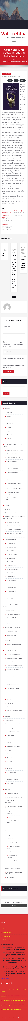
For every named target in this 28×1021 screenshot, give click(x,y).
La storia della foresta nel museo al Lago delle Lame (14, 1000)
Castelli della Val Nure (12, 476)
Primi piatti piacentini (5, 249)
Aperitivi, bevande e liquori (13, 684)
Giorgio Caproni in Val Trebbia (13, 731)
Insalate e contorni (11, 692)
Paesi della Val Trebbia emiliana (13, 614)
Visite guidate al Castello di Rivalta (15, 949)
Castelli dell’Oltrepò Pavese (13, 454)
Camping (9, 427)
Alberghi (9, 416)
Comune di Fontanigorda (12, 561)
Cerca (5, 382)
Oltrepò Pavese (10, 735)
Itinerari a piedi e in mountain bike (12, 627)
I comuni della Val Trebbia (10, 539)
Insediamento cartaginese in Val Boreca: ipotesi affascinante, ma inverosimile (6, 214)
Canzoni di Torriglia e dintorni (13, 526)
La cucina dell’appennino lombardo (14, 658)
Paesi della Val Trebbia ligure (13, 617)
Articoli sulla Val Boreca (15, 76)
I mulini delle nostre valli (12, 793)
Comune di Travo (10, 595)
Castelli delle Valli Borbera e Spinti (14, 488)
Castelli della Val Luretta (12, 472)
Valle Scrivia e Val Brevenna (13, 779)
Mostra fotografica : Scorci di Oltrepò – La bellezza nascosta (16, 961)
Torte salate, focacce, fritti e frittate (14, 710)
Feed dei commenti (7, 936)
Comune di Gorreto (11, 565)
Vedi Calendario (5, 978)
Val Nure (9, 764)
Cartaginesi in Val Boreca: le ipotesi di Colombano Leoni (15, 61)
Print (10, 80)
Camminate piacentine (12, 631)
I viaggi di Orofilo (10, 835)
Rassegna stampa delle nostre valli (12, 724)
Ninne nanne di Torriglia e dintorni (14, 533)
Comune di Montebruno (12, 569)
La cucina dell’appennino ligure (13, 654)
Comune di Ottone (11, 573)
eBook (22, 80)
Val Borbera (9, 750)
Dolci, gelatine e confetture (13, 688)
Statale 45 (9, 742)
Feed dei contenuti (7, 932)
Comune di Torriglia (11, 591)
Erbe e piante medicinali (10, 512)
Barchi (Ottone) (18, 211)
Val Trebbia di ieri (10, 877)
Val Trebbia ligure (11, 776)
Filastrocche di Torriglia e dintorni (14, 529)
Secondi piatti (10, 706)
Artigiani (9, 420)
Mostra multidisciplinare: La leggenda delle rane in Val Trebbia (16, 967)
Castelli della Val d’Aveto (12, 468)
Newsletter (7, 716)
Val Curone (9, 757)
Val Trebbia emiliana (11, 772)
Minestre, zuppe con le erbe (23, 250)
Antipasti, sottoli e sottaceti (13, 681)
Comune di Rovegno (11, 587)
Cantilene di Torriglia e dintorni (13, 522)
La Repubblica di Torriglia (14, 842)
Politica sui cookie (9, 720)
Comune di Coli (10, 550)
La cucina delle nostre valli (10, 650)
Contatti (7, 505)
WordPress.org (6, 940)
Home (14, 59)
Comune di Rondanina (11, 584)
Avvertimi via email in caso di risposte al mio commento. (13, 359)
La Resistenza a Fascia (13, 851)
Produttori (9, 434)
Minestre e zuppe (11, 695)
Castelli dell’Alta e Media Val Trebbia (15, 450)
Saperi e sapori (8, 789)
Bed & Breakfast (10, 423)
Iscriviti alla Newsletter (10, 624)
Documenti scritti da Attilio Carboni (14, 250)
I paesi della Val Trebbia (10, 610)
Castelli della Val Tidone (12, 479)
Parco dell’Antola (10, 739)
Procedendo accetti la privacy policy (14, 902)
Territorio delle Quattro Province (14, 746)
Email (4, 895)
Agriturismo (9, 412)
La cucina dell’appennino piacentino (14, 665)
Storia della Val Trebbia (10, 831)
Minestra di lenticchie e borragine (23, 264)
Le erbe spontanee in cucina (11, 677)
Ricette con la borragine (23, 255)
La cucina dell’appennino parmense (14, 661)
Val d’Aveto (9, 761)
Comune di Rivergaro (11, 580)
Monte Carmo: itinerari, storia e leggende (12, 1009)
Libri (10, 817)
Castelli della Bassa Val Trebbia (13, 457)
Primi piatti (9, 699)
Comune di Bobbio (11, 543)
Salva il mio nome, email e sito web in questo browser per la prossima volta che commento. (13, 344)
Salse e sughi (10, 703)
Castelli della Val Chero (12, 461)
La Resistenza (10, 838)
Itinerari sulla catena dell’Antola (14, 644)
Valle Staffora (10, 783)
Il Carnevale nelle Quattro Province (14, 797)
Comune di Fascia (11, 558)
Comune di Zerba (11, 598)
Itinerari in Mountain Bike (12, 635)
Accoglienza (7, 408)
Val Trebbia (14, 33)
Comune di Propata (11, 576)
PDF (16, 80)
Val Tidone (9, 768)
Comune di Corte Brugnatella (13, 554)
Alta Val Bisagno (10, 728)
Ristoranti (9, 438)
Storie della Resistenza (14, 860)
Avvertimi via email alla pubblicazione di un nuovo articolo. (13, 366)
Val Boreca (5, 224)
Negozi (8, 431)
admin (5, 76)
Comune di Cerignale (11, 547)
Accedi (4, 928)
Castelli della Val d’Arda (12, 465)
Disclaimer (7, 509)
